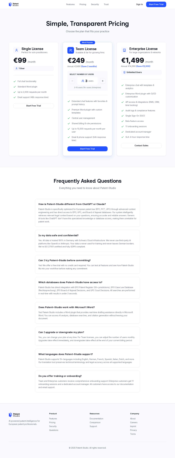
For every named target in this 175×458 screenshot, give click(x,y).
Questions (53, 430)
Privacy (133, 430)
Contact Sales (141, 145)
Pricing (83, 4)
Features (70, 4)
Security (95, 4)
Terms (133, 434)
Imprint (133, 426)
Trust (106, 4)
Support (93, 426)
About (132, 418)
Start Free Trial (156, 4)
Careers (133, 422)
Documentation (96, 418)
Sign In (139, 4)
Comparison (95, 422)
